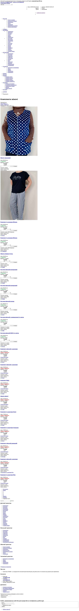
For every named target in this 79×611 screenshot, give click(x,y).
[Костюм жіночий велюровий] (2, 267)
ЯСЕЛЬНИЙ (6, 52)
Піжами (9, 33)
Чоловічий (5, 66)
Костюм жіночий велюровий (8, 269)
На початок (5, 489)
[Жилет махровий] (19, 155)
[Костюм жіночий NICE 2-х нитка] (2, 330)
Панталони (10, 24)
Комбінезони (11, 64)
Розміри (5, 75)
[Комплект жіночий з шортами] (2, 346)
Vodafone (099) (18, 2)
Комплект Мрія (4, 380)
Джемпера (10, 40)
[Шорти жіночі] (2, 393)
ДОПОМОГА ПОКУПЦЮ (5, 565)
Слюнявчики (11, 65)
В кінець (5, 497)
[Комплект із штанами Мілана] (19, 219)
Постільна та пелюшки (8, 542)
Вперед (4, 496)
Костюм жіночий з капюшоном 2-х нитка (12, 317)
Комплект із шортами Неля (8, 412)
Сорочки (10, 44)
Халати (9, 49)
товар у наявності (4, 104)
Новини (4, 73)
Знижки (7, 87)
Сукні (9, 42)
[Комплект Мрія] (2, 378)
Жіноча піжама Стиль (6, 253)
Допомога (5, 82)
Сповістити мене (4, 357)
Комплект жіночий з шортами (9, 349)
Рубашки (5, 524)
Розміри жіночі (8, 79)
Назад (4, 490)
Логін (2, 602)
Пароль (3, 603)
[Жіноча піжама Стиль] (3, 251)
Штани (9, 45)
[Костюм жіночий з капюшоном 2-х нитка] (2, 314)
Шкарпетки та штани (12, 25)
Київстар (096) (6, 2)
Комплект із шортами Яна (7, 475)
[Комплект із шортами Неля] (2, 409)
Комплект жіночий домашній (8, 443)
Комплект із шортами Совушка (9, 427)
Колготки (10, 43)
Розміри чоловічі (9, 80)
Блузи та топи (6, 550)
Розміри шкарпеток (10, 81)
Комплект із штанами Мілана (8, 222)
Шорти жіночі (4, 396)
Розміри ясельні (9, 78)
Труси (9, 23)
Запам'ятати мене (7, 605)
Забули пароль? (6, 609)
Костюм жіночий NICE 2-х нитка (9, 333)
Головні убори (11, 51)
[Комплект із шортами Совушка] (2, 425)
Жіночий (5, 18)
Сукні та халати (11, 20)
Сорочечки (10, 58)
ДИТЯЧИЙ (5, 30)
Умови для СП (8, 88)
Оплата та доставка (9, 83)
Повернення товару (10, 86)
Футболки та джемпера (13, 67)
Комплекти (10, 22)
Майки (9, 36)
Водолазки (10, 39)
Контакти (5, 89)
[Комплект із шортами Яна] (6, 472)
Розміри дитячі (8, 76)
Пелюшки (10, 61)
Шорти (9, 46)
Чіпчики (5, 538)
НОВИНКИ (36, 16)
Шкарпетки (10, 37)
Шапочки (10, 63)
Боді (9, 60)
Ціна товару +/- (4, 103)
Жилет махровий (5, 158)
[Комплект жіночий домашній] (2, 441)
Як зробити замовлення (10, 85)
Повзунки (10, 56)
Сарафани (10, 47)
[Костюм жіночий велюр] (2, 299)
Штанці (9, 59)
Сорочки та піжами (12, 21)
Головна (5, 29)
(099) (6, 580)
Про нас (5, 74)
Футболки (10, 32)
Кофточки (10, 57)
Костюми (10, 38)
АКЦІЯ (40, 16)
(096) (6, 577)
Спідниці (10, 50)
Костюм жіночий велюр (7, 301)
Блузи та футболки (12, 27)
